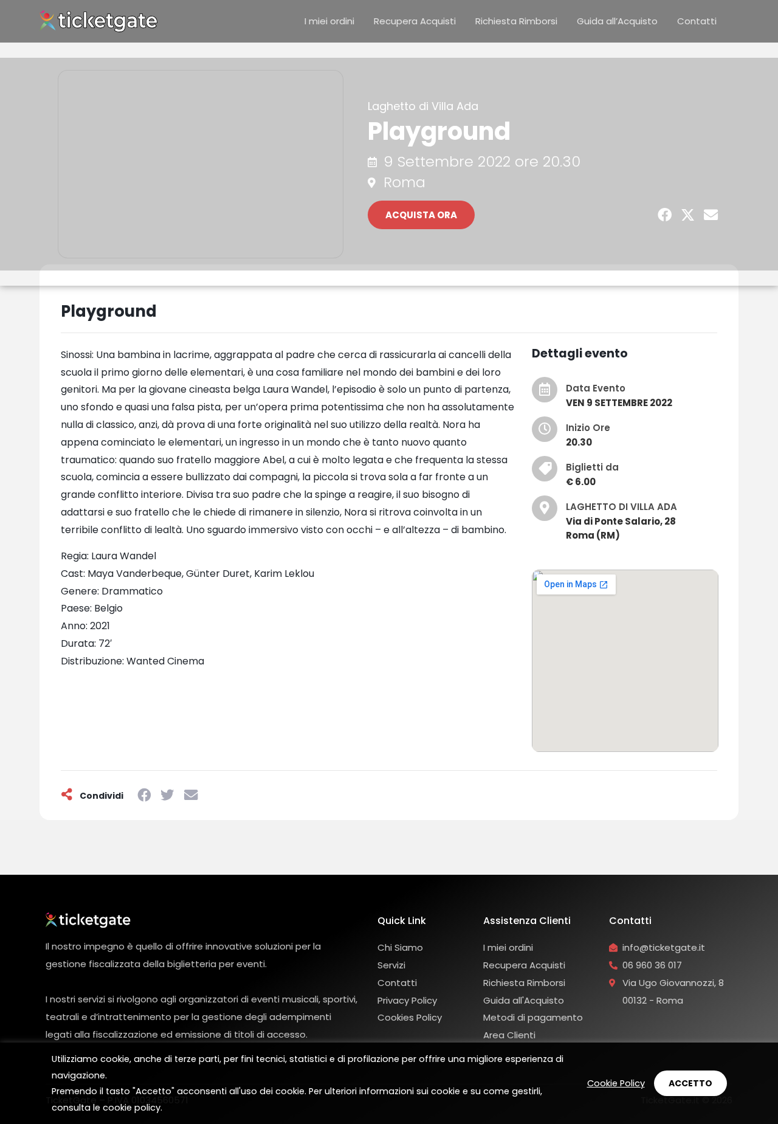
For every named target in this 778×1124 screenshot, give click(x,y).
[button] (665, 215)
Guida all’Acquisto (617, 21)
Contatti (697, 21)
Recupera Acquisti (415, 21)
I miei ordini (329, 21)
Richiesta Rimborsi (516, 21)
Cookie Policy (616, 1083)
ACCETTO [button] (690, 1083)
